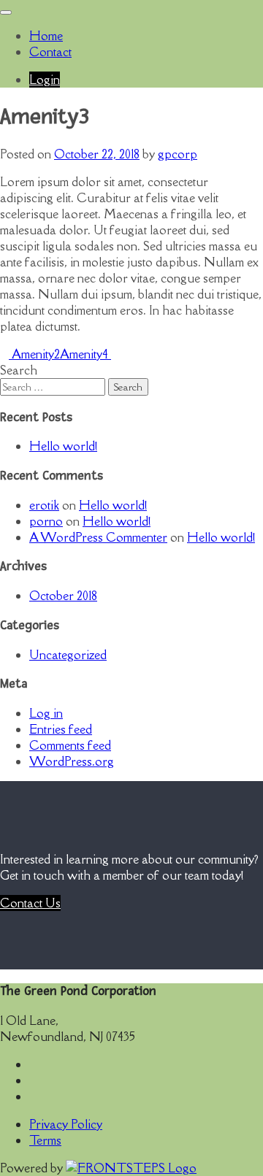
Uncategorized (68, 655)
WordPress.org (71, 761)
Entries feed (60, 729)
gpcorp (177, 154)
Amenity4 (85, 354)
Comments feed (70, 745)
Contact (50, 52)
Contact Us (30, 903)
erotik (44, 505)
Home (46, 36)
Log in (46, 713)
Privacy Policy (65, 1124)
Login (44, 80)
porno (46, 521)
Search (18, 370)
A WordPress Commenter (98, 537)
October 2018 (63, 596)
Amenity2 (34, 354)
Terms (45, 1140)
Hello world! (63, 446)
